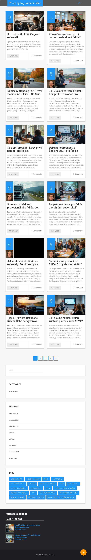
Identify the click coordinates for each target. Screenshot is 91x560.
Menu (80, 3)
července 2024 (14, 452)
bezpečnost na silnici (68, 493)
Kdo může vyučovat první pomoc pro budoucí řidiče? (65, 36)
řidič (61, 484)
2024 (33, 493)
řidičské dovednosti (19, 493)
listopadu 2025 (13, 414)
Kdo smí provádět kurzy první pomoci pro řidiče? (24, 149)
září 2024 (12, 439)
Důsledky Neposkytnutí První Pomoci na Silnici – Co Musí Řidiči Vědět (24, 94)
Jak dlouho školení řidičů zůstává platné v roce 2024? (66, 319)
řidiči (46, 479)
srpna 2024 (12, 445)
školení (32, 484)
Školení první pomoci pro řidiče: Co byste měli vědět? (65, 263)
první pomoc (36, 488)
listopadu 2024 (13, 426)
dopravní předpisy (47, 493)
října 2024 (12, 433)
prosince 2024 (13, 420)
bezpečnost (73, 484)
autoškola (57, 479)
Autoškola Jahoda (16, 513)
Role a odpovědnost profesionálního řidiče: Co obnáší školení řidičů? (22, 207)
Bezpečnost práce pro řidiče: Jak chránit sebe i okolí (66, 206)
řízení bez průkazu (36, 497)
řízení (48, 488)
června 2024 (13, 458)
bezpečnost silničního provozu (61, 497)
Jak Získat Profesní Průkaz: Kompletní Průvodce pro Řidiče (65, 94)
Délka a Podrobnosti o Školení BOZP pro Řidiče (63, 149)
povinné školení (17, 497)
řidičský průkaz (33, 479)
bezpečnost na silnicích (65, 488)
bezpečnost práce (18, 488)
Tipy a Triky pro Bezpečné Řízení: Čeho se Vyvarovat (23, 319)
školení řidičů (16, 479)
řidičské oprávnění (47, 484)
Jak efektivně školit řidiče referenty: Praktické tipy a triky (22, 264)
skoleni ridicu (13, 391)
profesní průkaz (17, 484)
